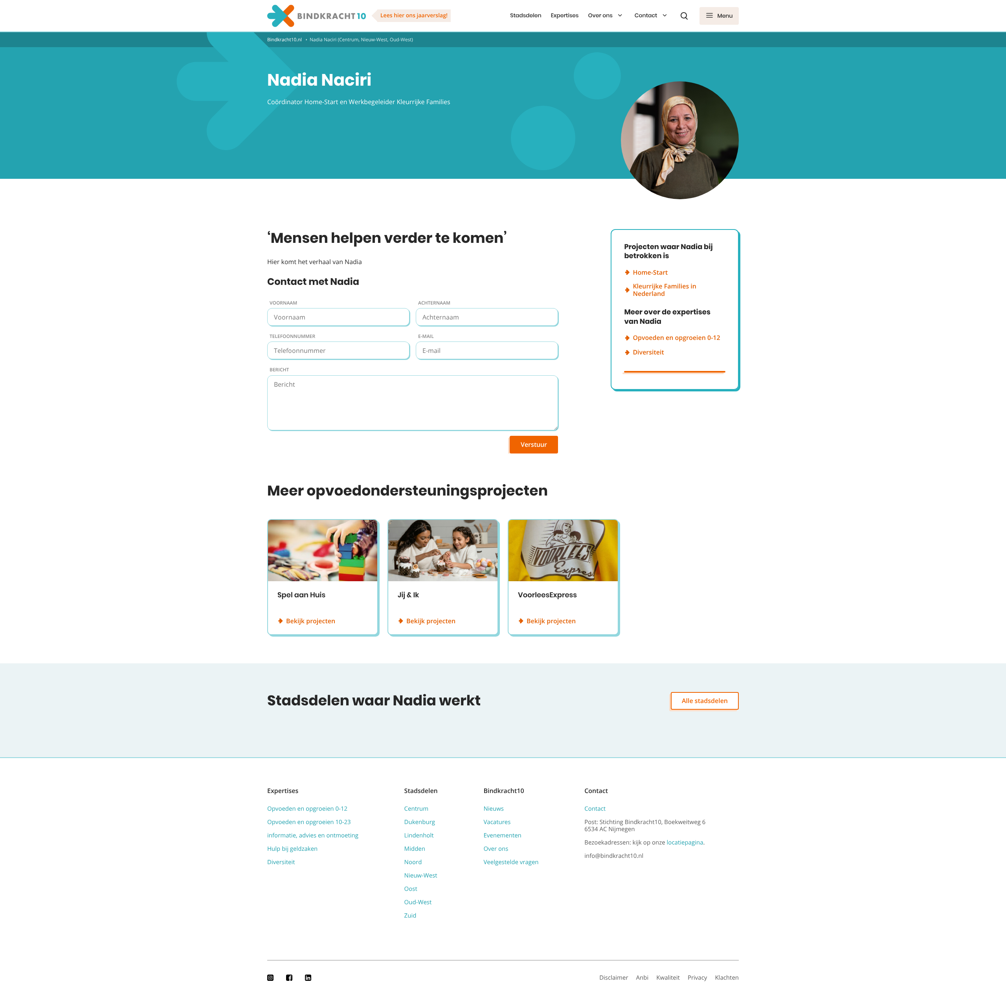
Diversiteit (648, 352)
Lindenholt (419, 835)
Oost (410, 889)
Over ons (600, 15)
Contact (646, 15)
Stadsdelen (525, 15)
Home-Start (650, 272)
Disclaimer (613, 978)
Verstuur (534, 444)
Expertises (565, 15)
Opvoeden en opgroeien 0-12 (676, 337)
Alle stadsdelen (705, 700)
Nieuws (493, 809)
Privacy (697, 978)
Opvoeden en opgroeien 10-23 (309, 822)
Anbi (642, 978)
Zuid (410, 916)
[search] (684, 15)
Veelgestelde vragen (510, 862)
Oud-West (418, 902)
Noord (413, 862)
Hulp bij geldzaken (292, 849)
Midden (414, 849)
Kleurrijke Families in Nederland (664, 290)
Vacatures (496, 822)
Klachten (727, 978)
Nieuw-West (420, 875)
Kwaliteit (668, 978)
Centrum (416, 809)
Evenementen (502, 835)
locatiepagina (685, 842)
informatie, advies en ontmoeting (312, 835)
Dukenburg (419, 822)
